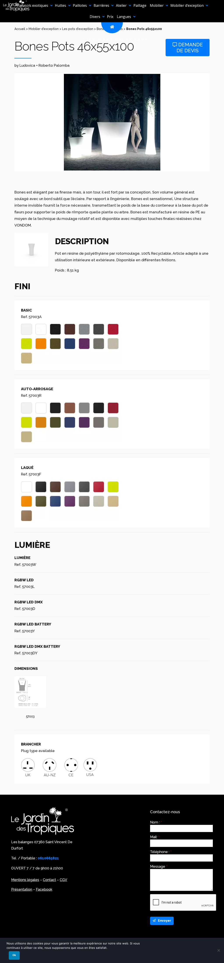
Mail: (154, 837)
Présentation (21, 889)
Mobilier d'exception (44, 29)
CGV (63, 880)
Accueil (19, 29)
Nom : (156, 822)
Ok (14, 955)
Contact (49, 880)
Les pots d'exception (77, 29)
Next (215, 122)
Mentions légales (25, 880)
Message (158, 866)
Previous (8, 122)
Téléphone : (161, 852)
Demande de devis (190, 47)
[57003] (30, 692)
